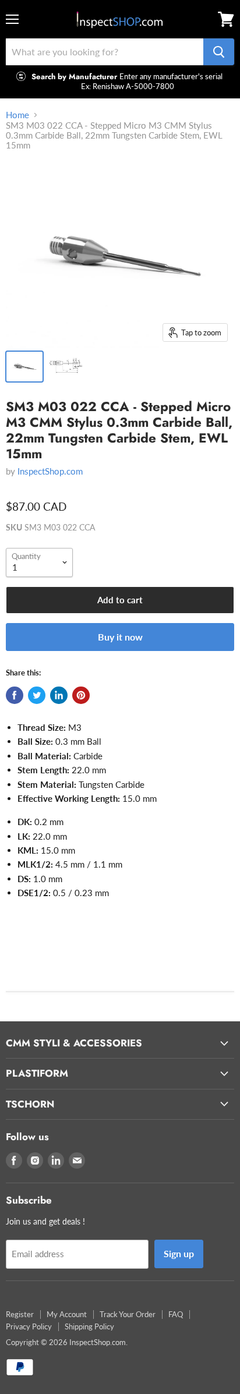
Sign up (179, 1253)
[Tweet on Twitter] (36, 695)
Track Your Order (128, 1314)
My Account (67, 1314)
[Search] (218, 51)
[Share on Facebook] (14, 695)
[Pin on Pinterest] (81, 695)
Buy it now (120, 636)
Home (17, 115)
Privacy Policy (29, 1326)
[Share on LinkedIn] (59, 695)
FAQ (175, 1314)
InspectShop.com (50, 471)
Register (20, 1314)
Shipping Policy (89, 1326)
